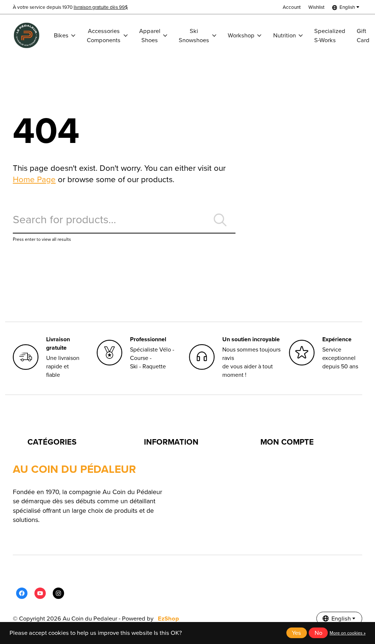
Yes (296, 632)
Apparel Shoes (149, 35)
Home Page (34, 179)
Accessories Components (103, 35)
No (318, 632)
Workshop (241, 35)
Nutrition (284, 35)
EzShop (168, 618)
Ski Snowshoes (194, 35)
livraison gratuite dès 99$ (101, 7)
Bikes (61, 35)
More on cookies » (347, 633)
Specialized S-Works (329, 35)
